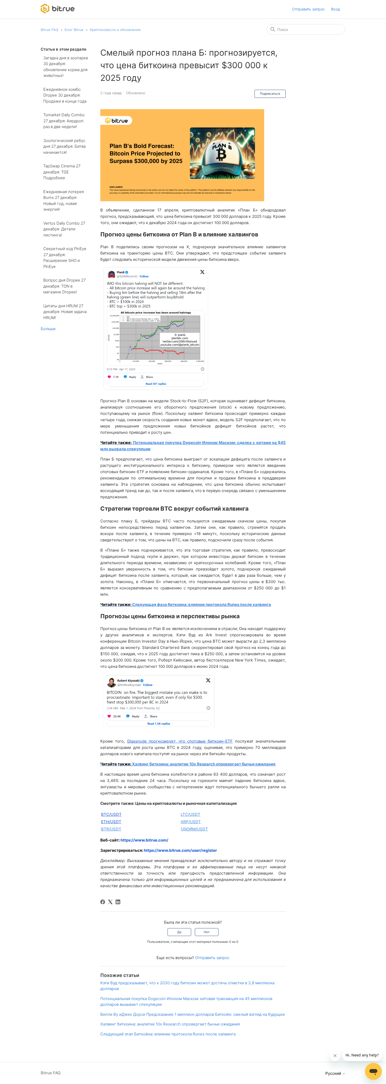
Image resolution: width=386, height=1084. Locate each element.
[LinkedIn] (118, 902)
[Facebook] (102, 902)
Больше (48, 328)
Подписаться (270, 94)
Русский (333, 1073)
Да (179, 932)
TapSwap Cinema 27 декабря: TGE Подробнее (61, 171)
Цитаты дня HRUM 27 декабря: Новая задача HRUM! (65, 311)
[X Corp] (110, 902)
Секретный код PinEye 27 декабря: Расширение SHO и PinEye (64, 257)
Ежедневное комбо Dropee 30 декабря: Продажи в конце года (64, 95)
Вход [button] (335, 9)
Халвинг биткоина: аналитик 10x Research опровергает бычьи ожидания (203, 764)
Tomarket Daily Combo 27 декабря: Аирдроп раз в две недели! (64, 120)
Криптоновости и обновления (115, 30)
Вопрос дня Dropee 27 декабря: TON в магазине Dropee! (64, 286)
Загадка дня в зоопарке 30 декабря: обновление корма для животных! (65, 66)
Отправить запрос (308, 9)
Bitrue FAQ (49, 30)
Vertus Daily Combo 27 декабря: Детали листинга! (64, 229)
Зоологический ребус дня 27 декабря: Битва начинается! (64, 146)
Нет (207, 932)
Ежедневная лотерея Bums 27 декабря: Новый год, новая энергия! (63, 200)
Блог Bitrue (74, 30)
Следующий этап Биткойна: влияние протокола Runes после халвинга (168, 1034)
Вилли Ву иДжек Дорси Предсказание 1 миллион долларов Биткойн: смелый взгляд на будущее (192, 1014)
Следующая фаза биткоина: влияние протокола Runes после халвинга (201, 604)
